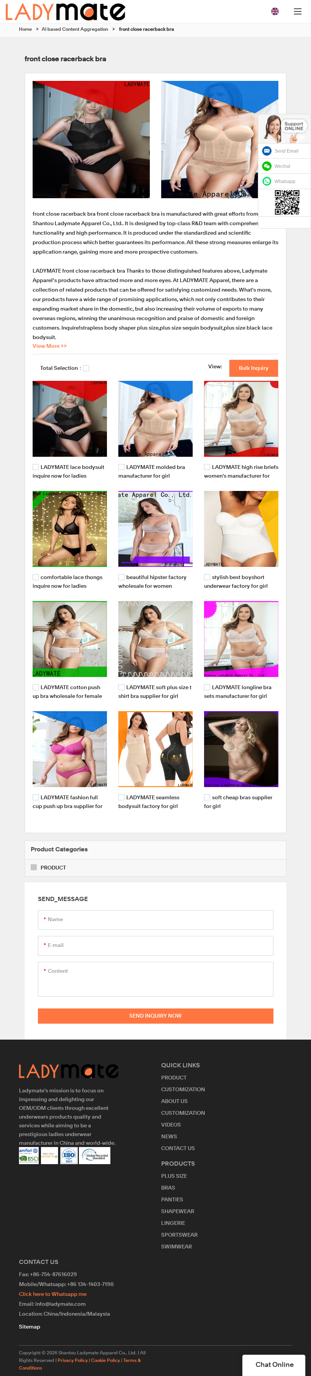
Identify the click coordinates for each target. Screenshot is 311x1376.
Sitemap (29, 1327)
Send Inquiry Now (155, 1016)
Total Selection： (61, 368)
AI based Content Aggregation (75, 29)
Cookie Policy (105, 1361)
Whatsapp (285, 181)
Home (25, 29)
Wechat (282, 166)
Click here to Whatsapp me (52, 1294)
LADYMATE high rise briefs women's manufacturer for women (241, 475)
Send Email (286, 151)
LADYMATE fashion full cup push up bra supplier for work (67, 806)
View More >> (50, 346)
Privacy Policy (73, 1361)
